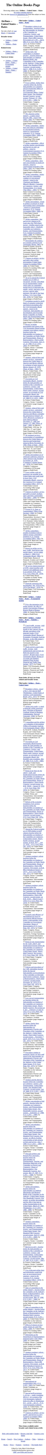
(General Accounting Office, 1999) (33, 1415)
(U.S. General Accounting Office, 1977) (33, 478)
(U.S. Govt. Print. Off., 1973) (33, 921)
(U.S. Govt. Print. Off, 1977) (34, 1361)
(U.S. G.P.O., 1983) (34, 335)
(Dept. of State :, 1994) (33, 440)
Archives (26, 1445)
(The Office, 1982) (32, 117)
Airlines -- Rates (10, 44)
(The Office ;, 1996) (34, 494)
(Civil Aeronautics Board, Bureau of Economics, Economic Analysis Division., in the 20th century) (34, 632)
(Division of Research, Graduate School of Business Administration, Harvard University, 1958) (33, 711)
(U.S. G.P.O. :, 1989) (33, 1108)
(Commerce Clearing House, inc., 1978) (33, 459)
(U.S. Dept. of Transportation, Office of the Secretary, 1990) (32, 511)
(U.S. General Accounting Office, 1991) (33, 149)
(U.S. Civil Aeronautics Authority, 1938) (33, 1400)
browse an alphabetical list (19, 14)
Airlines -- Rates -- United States (11, 52)
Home (3, 1439)
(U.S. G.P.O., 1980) (33, 388)
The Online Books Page (23, 4)
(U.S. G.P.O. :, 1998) (33, 61)
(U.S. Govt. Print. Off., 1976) (34, 780)
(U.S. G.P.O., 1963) (32, 1383)
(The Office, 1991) (33, 164)
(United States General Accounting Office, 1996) (34, 262)
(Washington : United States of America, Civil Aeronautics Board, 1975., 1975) (33, 693)
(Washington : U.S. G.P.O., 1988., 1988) (34, 1198)
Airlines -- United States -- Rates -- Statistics (11, 70)
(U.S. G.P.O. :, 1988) (33, 1164)
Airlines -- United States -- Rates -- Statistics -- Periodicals (30, 620)
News (12, 1445)
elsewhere (11, 33)
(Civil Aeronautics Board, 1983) (33, 242)
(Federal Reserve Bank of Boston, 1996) (33, 608)
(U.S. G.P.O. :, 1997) (33, 1253)
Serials (23, 1441)
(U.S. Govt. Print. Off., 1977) (34, 35)
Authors (27, 1439)
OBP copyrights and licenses (23, 1452)
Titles (34, 1439)
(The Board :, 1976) (34, 585)
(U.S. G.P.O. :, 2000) (33, 1229)
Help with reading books (10, 1434)
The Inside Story (36, 1445)
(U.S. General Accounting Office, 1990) (33, 130)
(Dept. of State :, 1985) (33, 416)
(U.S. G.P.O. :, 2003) (33, 1085)
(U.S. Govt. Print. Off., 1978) (33, 570)
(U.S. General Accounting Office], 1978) (33, 1275)
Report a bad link (26, 1434)
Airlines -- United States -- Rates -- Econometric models (11, 63)
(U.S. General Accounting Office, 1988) (33, 227)
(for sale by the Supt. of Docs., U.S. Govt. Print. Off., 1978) (34, 287)
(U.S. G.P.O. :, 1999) (34, 1293)
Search (9, 1439)
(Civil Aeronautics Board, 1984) (33, 552)
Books (6, 1445)
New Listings (18, 1439)
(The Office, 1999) (33, 1327)
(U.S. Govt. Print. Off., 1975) (34, 975)
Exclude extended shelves (23, 12)
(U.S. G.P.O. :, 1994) (33, 91)
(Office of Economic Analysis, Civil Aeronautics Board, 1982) (34, 725)
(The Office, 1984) (34, 309)
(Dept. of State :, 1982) (33, 363)
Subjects (40, 1439)
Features (18, 1445)
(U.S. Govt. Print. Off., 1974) (34, 948)
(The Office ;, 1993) (33, 182)
